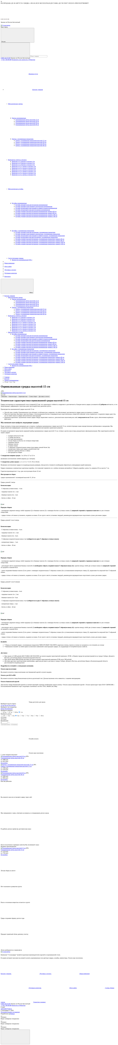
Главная (6, 377)
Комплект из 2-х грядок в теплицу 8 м (24, 325)
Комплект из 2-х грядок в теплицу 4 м (24, 322)
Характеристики (23, 396)
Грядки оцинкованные (19, 299)
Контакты (7, 276)
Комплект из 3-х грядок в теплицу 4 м (24, 327)
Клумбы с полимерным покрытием (23, 349)
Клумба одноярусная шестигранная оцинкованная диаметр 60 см (35, 342)
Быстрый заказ (5, 724)
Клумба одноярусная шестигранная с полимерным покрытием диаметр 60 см (39, 357)
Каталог (6, 378)
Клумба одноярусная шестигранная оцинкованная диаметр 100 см (36, 345)
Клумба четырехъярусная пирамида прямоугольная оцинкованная (36, 339)
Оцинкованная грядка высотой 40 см (27, 306)
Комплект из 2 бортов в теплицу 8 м (23, 320)
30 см (10, 705)
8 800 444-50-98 (5, 19)
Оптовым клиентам (10, 273)
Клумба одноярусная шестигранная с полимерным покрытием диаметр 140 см (40, 362)
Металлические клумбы (15, 332)
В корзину (14, 724)
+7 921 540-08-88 (6, 59)
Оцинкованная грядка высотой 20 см (27, 302)
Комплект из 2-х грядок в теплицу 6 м (24, 324)
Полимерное (9, 708)
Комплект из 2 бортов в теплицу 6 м (23, 319)
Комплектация (13, 396)
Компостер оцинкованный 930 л (22, 365)
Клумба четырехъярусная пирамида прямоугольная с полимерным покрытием (40, 354)
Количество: (4, 720)
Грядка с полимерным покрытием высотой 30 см (30, 312)
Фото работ (8, 266)
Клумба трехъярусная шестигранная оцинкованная (31, 335)
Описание (4, 396)
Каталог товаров (9, 296)
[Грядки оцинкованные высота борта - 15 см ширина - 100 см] (13, 393)
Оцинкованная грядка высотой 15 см (27, 301)
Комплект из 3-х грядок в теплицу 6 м (24, 329)
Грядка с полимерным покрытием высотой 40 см (30, 314)
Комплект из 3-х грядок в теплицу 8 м (24, 330)
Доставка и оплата (10, 270)
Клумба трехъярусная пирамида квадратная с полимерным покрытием (37, 352)
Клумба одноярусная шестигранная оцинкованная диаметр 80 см (35, 344)
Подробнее (4, 763)
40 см (13, 705)
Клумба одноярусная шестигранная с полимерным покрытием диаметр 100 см (40, 360)
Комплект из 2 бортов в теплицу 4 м (23, 317)
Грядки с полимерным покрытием (22, 307)
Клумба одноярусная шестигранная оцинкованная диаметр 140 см (36, 347)
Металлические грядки (15, 297)
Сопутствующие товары (15, 364)
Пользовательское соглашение (10, 1012)
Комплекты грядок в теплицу (17, 316)
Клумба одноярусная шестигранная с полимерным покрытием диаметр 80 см (39, 359)
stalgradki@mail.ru (6, 1009)
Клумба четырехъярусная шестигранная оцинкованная (32, 340)
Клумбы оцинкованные (19, 334)
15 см (2, 705)
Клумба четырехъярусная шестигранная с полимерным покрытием (36, 355)
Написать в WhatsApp (18, 1005)
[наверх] (15, 1043)
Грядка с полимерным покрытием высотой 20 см (30, 311)
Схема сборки (33, 396)
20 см (6, 705)
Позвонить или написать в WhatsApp (23, 59)
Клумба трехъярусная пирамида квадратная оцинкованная (33, 337)
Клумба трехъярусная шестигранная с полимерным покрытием (35, 350)
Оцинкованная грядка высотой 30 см (27, 304)
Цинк (3, 708)
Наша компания (9, 263)
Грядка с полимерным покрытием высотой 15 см (30, 309)
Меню (31, 292)
